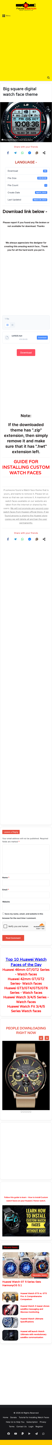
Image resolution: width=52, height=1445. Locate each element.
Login (31, 1426)
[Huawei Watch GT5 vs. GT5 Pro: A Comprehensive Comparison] (10, 1297)
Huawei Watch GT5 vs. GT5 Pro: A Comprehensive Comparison (33, 1296)
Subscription (32, 1422)
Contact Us (21, 1426)
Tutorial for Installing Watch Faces (34, 1417)
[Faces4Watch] (26, 6)
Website (6, 902)
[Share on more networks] (44, 153)
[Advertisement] (26, 46)
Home (5, 1417)
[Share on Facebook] (8, 153)
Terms (11, 1426)
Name (5, 877)
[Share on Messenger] (29, 153)
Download (42, 337)
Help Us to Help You (15, 1422)
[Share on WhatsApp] (22, 153)
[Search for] (48, 77)
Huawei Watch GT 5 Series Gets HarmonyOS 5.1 (21, 1283)
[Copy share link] (37, 153)
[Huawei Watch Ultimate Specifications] (10, 1322)
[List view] (12, 325)
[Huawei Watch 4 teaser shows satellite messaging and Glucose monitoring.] (10, 1310)
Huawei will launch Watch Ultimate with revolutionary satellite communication (33, 1334)
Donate (13, 1417)
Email (5, 889)
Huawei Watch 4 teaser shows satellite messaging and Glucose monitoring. (34, 1309)
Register (39, 1426)
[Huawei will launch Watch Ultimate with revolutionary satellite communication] (10, 1335)
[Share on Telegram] (15, 153)
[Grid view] (7, 325)
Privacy (43, 1422)
